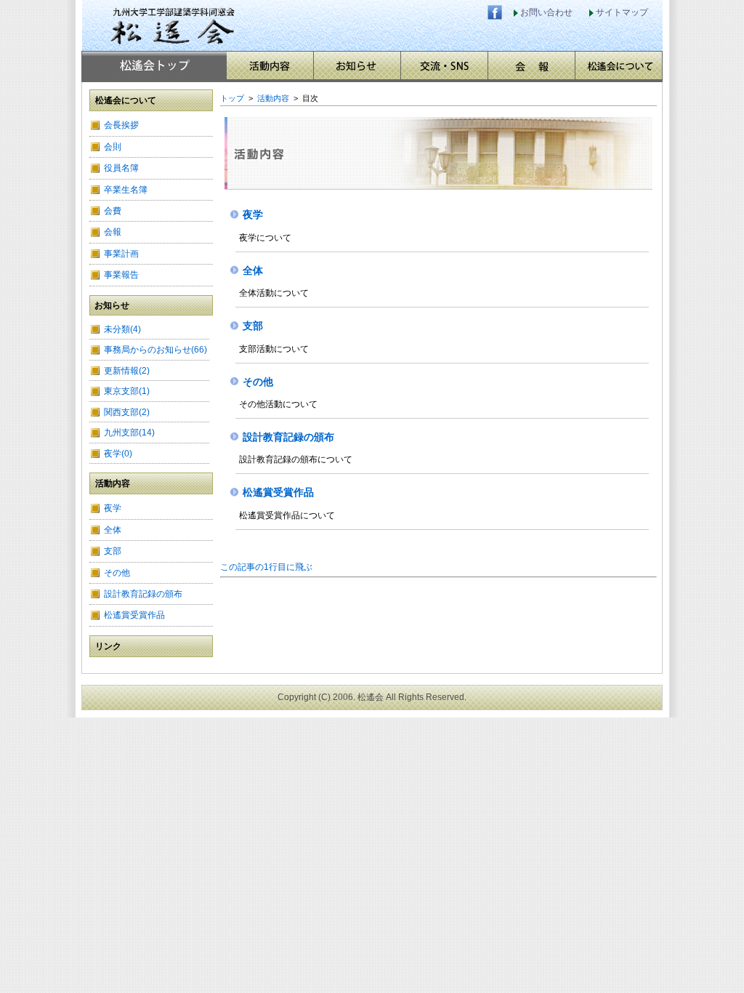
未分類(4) (122, 329)
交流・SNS (444, 65)
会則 (112, 147)
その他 (117, 573)
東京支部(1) (127, 391)
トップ (232, 98)
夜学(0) (118, 454)
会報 (531, 65)
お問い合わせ (546, 12)
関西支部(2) (127, 412)
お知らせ (357, 65)
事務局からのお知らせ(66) (155, 350)
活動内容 (270, 65)
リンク (108, 646)
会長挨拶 (121, 125)
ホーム (154, 65)
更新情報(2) (127, 371)
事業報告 (121, 275)
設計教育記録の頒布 (143, 594)
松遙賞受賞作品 (134, 615)
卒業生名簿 (125, 190)
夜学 (112, 508)
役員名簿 (121, 168)
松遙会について (618, 65)
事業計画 (121, 254)
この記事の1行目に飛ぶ (266, 567)
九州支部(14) (129, 432)
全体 (112, 530)
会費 (112, 211)
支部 (112, 551)
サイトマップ (622, 12)
